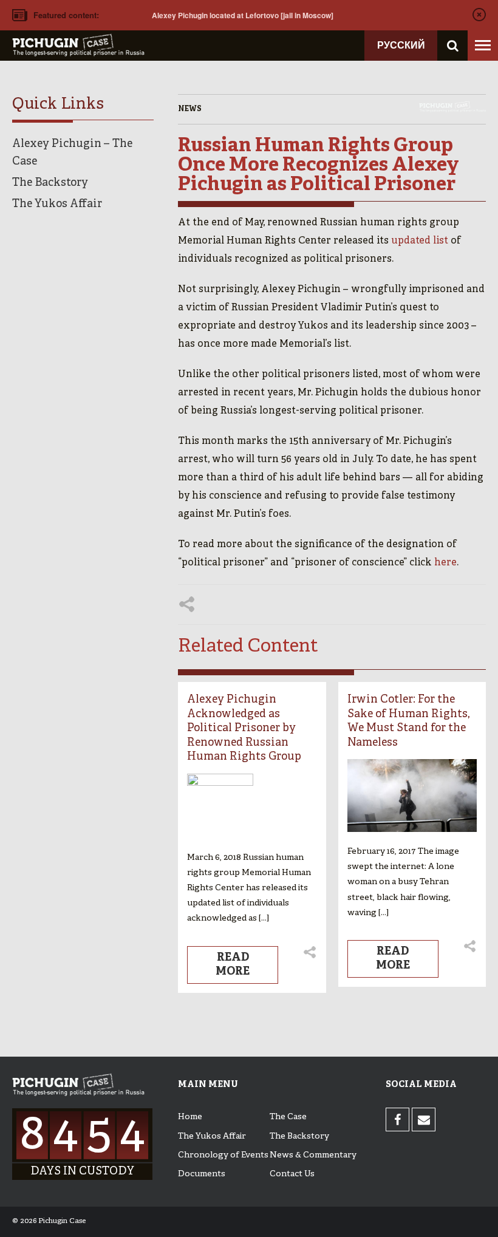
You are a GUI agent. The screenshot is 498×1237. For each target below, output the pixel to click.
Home (190, 1117)
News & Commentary (313, 1155)
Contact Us (292, 1174)
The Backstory (50, 183)
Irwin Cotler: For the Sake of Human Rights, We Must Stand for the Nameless (408, 721)
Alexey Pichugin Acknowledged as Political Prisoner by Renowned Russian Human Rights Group (244, 728)
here (445, 563)
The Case (288, 1117)
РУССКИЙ (401, 45)
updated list (419, 241)
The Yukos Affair (57, 204)
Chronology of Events (223, 1155)
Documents (201, 1174)
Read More (233, 964)
